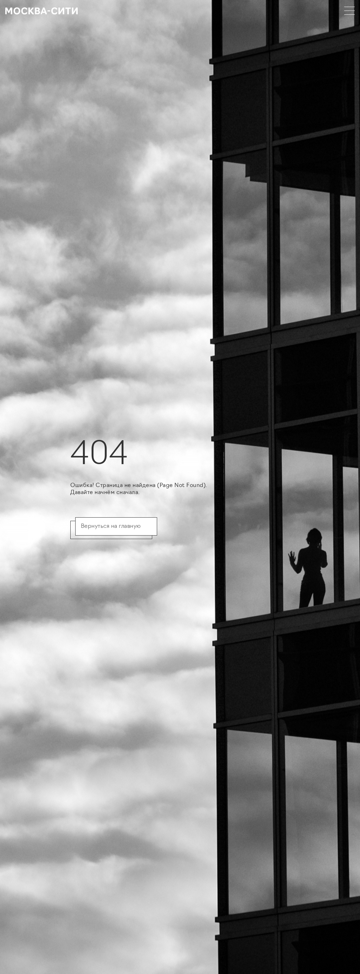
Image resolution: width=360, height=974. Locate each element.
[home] (41, 10)
